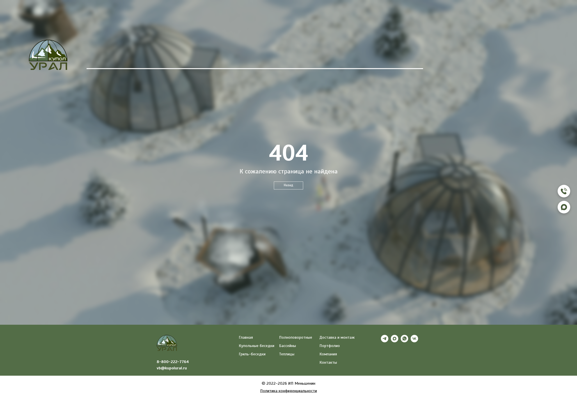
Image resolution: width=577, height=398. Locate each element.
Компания (349, 59)
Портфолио (293, 59)
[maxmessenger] (394, 341)
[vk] (414, 341)
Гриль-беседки (252, 354)
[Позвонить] (564, 191)
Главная (102, 59)
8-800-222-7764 (173, 361)
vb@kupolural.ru (172, 368)
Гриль (143, 59)
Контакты (403, 59)
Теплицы (189, 59)
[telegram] (384, 341)
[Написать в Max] (564, 207)
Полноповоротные (295, 337)
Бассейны (238, 59)
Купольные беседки (256, 345)
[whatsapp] (404, 341)
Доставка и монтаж (337, 337)
